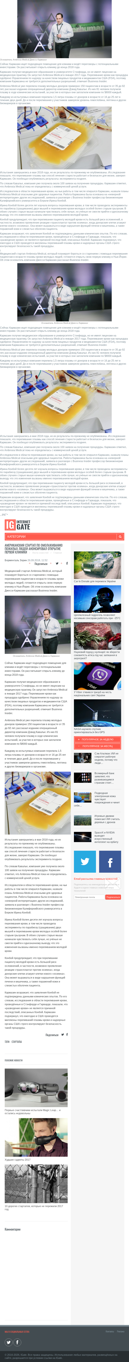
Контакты (110, 1331)
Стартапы (17, 1041)
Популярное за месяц (98, 746)
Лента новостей (40, 552)
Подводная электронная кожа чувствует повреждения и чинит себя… (97, 799)
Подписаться (113, 897)
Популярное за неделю (97, 739)
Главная (57, 552)
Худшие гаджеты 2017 (18, 1159)
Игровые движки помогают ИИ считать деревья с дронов (107, 819)
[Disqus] (36, 1271)
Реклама (120, 1331)
